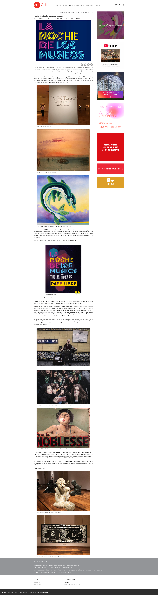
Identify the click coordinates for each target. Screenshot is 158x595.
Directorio (89, 5)
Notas (71, 5)
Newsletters (98, 5)
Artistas (64, 5)
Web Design (37, 585)
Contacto (67, 582)
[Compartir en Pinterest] (91, 64)
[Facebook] (113, 5)
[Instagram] (120, 5)
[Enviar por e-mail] (88, 64)
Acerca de (37, 582)
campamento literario (46, 312)
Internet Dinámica (42, 592)
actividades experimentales (42, 308)
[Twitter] (116, 5)
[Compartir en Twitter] (85, 64)
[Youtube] (123, 5)
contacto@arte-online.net (72, 585)
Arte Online (37, 580)
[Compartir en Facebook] (82, 64)
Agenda (58, 5)
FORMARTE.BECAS (79, 5)
